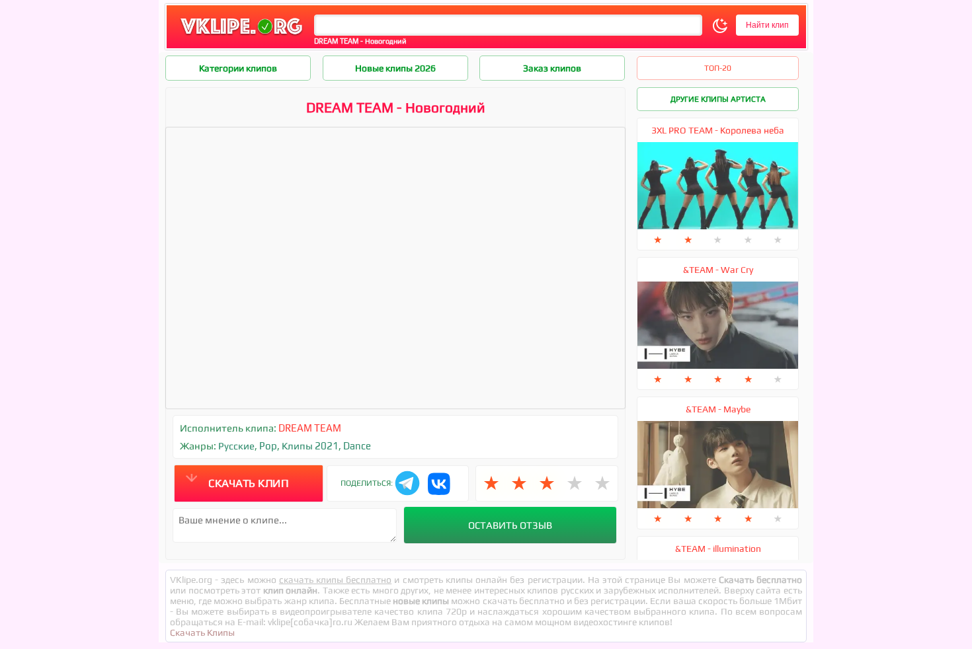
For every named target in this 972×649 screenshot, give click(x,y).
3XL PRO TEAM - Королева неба (717, 130)
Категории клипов (238, 68)
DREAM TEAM (309, 428)
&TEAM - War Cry (718, 269)
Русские (236, 445)
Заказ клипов (552, 68)
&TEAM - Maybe (718, 409)
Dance (357, 445)
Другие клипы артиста (718, 99)
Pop (268, 445)
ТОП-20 (717, 68)
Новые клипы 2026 (395, 68)
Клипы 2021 (310, 445)
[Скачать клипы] (241, 35)
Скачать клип (248, 483)
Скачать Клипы (202, 632)
